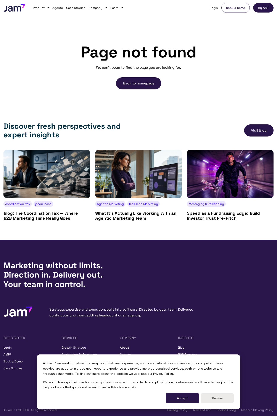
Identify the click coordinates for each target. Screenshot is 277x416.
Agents (57, 8)
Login (214, 8)
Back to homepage (138, 83)
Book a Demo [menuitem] (13, 361)
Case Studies (75, 8)
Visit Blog (259, 130)
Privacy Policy (163, 374)
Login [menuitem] (7, 347)
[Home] (17, 311)
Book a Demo (235, 8)
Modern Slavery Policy (257, 410)
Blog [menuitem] (181, 347)
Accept (182, 398)
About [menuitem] (124, 347)
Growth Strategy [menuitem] (74, 347)
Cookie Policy (226, 410)
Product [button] (39, 8)
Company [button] (96, 8)
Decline (217, 398)
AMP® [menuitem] (7, 354)
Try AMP (263, 8)
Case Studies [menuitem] (12, 368)
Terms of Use (202, 410)
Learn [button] (114, 8)
